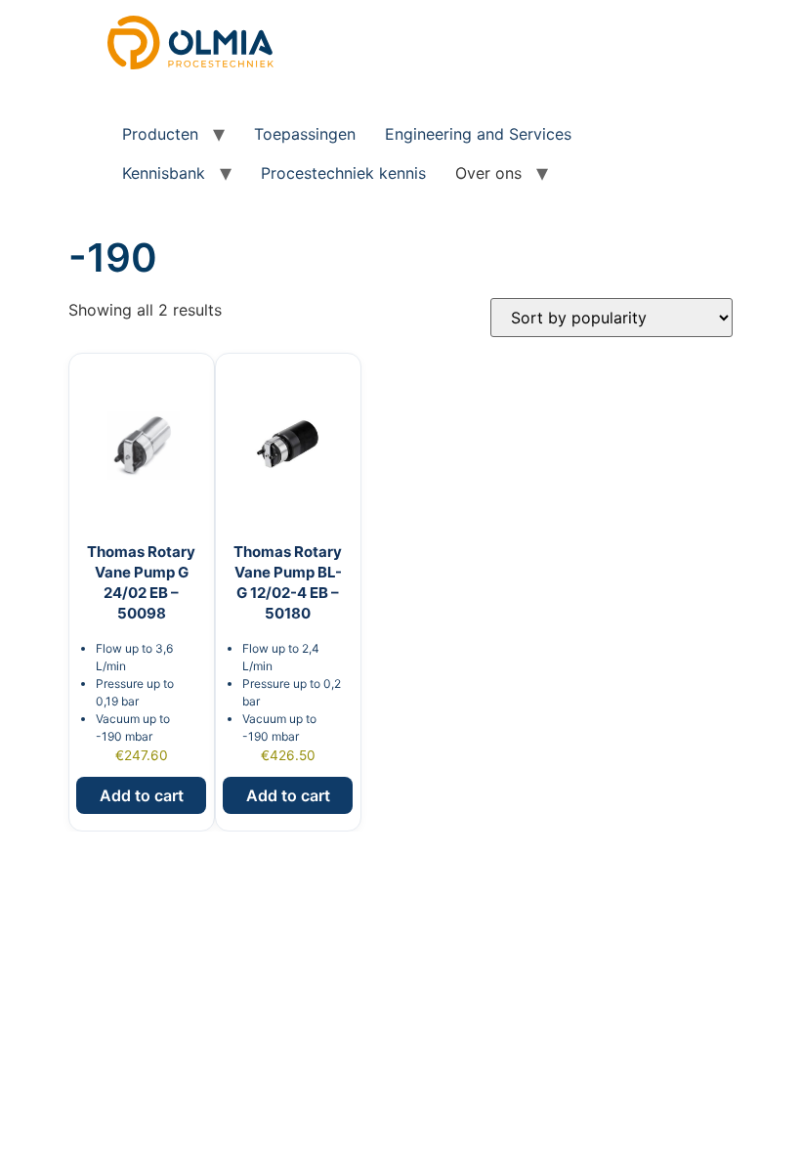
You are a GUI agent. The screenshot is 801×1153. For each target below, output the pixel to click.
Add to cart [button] (142, 795)
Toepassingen (305, 134)
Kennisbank (163, 173)
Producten (160, 134)
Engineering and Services (478, 134)
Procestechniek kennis (343, 173)
